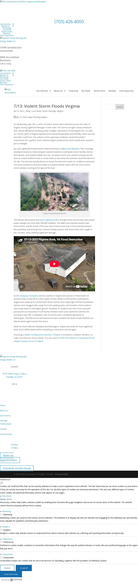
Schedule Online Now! (17, 468)
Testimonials (5, 424)
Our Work (7, 29)
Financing (7, 28)
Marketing (6, 511)
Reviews (6, 33)
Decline (7, 568)
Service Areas (6, 434)
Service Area (6, 31)
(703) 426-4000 (69, 21)
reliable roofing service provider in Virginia (42, 334)
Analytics (6, 526)
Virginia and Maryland (70, 148)
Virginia (60, 111)
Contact (3, 429)
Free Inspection (7, 35)
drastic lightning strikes (50, 220)
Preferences (7, 539)
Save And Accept (11, 574)
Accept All (24, 568)
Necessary (6, 496)
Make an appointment (8, 458)
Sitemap (3, 420)
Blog (28, 111)
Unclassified (7, 554)
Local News (36, 111)
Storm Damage (49, 111)
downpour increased (29, 295)
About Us (5, 26)
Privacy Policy (61, 474)
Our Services (5, 24)
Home (2, 405)
